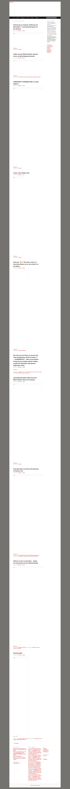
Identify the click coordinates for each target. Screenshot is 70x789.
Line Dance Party (26, 76)
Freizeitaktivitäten (21, 76)
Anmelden (45, 748)
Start (14, 17)
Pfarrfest (24, 739)
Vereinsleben (32, 556)
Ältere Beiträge (15, 743)
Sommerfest (15, 648)
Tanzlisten (31, 17)
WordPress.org (45, 751)
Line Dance (40, 738)
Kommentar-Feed (46, 750)
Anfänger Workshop (30, 371)
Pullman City (28, 556)
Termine (27, 17)
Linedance (16, 372)
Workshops (39, 76)
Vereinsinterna (35, 76)
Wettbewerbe (49, 51)
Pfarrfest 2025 (17, 653)
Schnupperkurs (27, 372)
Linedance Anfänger (21, 372)
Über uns (18, 17)
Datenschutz (45, 759)
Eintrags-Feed (45, 749)
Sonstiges (20, 49)
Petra (23, 174)
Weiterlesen (15, 48)
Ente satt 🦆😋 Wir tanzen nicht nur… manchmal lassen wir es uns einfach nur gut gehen (25, 264)
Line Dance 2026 (36, 371)
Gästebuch (36, 17)
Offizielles (30, 555)
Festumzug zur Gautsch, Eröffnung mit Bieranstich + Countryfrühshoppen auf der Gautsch (25, 27)
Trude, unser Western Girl (21, 173)
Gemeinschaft (21, 556)
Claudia (24, 30)
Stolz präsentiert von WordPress (35, 785)
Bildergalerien (23, 17)
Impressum (45, 755)
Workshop (36, 556)
